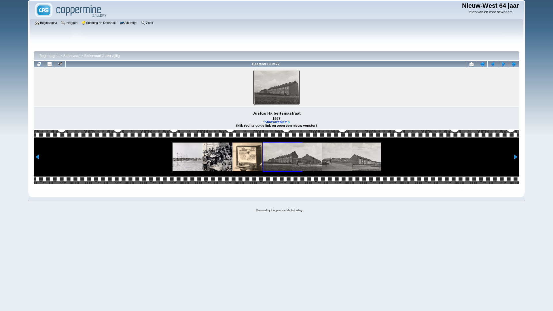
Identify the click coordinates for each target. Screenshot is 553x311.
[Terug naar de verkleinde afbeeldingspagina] (39, 64)
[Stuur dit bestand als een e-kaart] (471, 64)
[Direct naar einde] (514, 64)
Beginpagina (49, 56)
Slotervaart (71, 56)
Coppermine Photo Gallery (287, 210)
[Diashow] (60, 64)
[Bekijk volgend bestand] (503, 64)
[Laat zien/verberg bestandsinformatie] (49, 64)
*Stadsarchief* (275, 122)
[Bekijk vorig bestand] (493, 64)
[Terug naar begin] (482, 64)
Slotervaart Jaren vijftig (102, 56)
